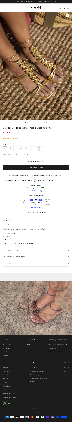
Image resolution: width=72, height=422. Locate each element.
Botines (5, 378)
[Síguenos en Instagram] (9, 403)
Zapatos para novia (9, 397)
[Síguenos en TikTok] (14, 403)
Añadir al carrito (36, 161)
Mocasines (6, 375)
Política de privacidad (37, 371)
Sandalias (6, 386)
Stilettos (5, 367)
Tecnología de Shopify (40, 412)
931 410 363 (6, 344)
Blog (65, 371)
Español (35, 408)
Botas (5, 382)
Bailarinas (6, 371)
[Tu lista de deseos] (8, 8)
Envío (28, 344)
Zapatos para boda (9, 393)
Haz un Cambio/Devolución (57, 344)
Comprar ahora (36, 168)
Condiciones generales (37, 375)
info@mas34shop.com (10, 352)
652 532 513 (6, 348)
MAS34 (66, 367)
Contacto (6, 355)
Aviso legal (33, 367)
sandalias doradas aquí (25, 243)
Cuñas (5, 390)
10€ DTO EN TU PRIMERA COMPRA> (15, 154)
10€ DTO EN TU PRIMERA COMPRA (24, 1)
